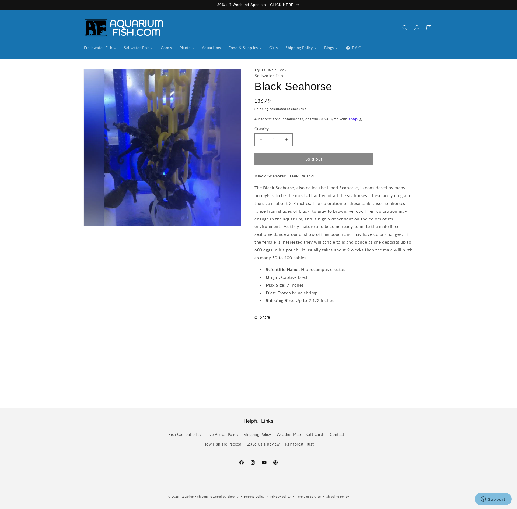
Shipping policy (337, 496)
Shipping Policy (257, 434)
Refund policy (254, 496)
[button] (405, 28)
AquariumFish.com (194, 496)
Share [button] (265, 317)
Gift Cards (315, 434)
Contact (337, 434)
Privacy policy (280, 496)
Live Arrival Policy (222, 434)
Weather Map (289, 434)
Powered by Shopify (224, 496)
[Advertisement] (258, 370)
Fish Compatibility (185, 434)
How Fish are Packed (222, 444)
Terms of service (308, 496)
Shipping (261, 109)
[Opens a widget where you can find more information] (493, 499)
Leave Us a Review (263, 444)
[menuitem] (100, 48)
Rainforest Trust (299, 444)
